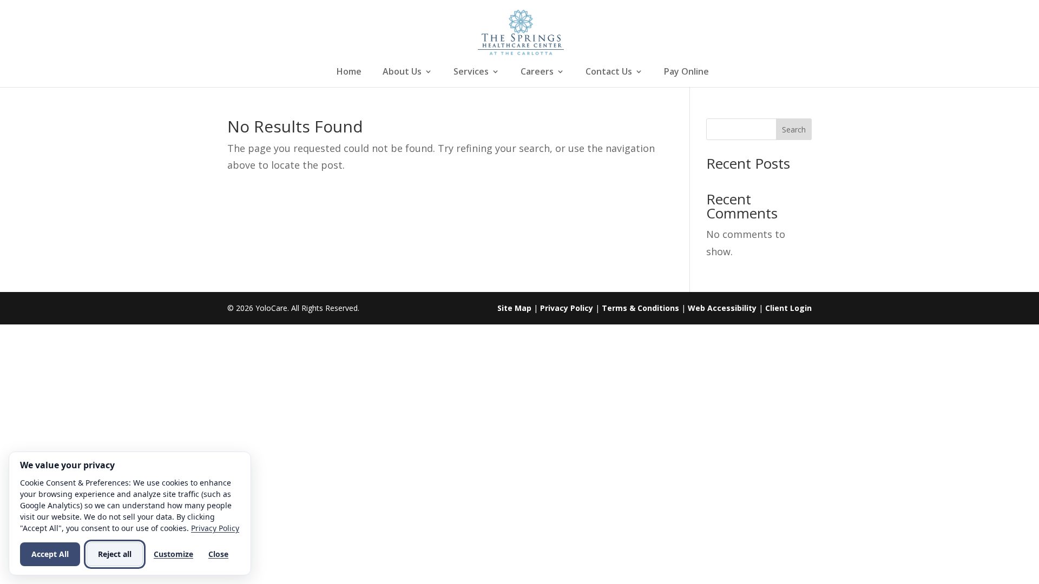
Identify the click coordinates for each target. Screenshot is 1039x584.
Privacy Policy (566, 308)
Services (471, 72)
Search (794, 129)
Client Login (788, 308)
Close (218, 554)
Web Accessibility (722, 308)
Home (349, 72)
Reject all (114, 554)
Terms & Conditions (640, 308)
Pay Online (686, 72)
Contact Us (609, 72)
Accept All (50, 554)
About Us (402, 72)
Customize (173, 554)
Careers (537, 72)
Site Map (514, 308)
